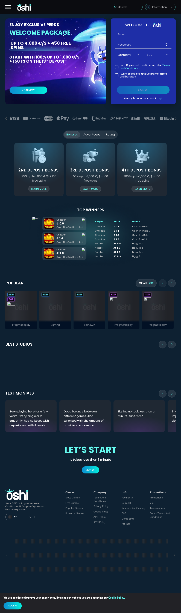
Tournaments (157, 508)
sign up (143, 90)
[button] (138, 55)
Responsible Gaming (133, 508)
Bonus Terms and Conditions (160, 515)
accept (12, 605)
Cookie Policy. (116, 598)
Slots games (72, 497)
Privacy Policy (101, 506)
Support (126, 503)
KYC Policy (100, 522)
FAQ (124, 513)
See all (146, 283)
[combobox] (160, 7)
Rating (110, 134)
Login (160, 98)
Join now (28, 90)
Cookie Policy (101, 512)
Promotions (156, 497)
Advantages (91, 134)
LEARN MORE (38, 189)
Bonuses (72, 134)
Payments (127, 497)
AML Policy (100, 517)
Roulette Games (74, 513)
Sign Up (90, 470)
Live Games (72, 503)
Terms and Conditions (100, 499)
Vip (152, 503)
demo (21, 306)
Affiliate (126, 524)
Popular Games (74, 508)
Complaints (128, 519)
